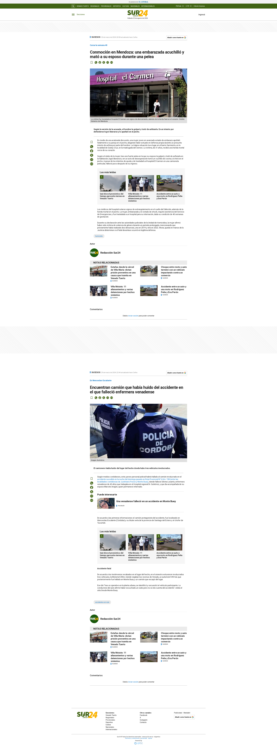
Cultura (125, 6)
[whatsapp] (96, 62)
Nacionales (135, 6)
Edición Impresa (199, 6)
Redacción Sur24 (110, 252)
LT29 (187, 6)
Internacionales (148, 6)
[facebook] (100, 62)
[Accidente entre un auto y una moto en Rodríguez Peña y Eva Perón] (149, 290)
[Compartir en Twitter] (103, 62)
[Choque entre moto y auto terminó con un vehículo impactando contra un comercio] (149, 271)
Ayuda (150, 738)
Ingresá (201, 14)
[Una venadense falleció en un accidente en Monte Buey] (106, 503)
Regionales (94, 6)
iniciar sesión (133, 316)
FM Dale (178, 6)
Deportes (117, 6)
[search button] (73, 6)
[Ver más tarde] (91, 62)
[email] (107, 62)
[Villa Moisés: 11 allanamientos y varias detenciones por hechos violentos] (98, 290)
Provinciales (106, 6)
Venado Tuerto (83, 6)
